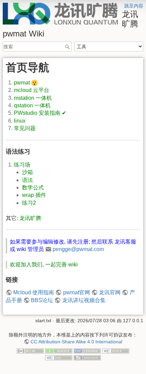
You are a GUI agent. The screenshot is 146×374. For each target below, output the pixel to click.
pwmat (22, 82)
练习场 (22, 165)
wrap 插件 (34, 195)
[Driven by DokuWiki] (87, 357)
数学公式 (33, 187)
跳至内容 (133, 6)
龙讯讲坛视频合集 (83, 300)
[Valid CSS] (58, 357)
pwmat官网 (76, 292)
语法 (27, 180)
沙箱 (27, 172)
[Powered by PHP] (87, 351)
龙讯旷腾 (30, 218)
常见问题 (25, 128)
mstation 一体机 (33, 98)
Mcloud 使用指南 (33, 292)
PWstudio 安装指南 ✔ (40, 113)
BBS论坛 (42, 300)
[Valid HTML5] (115, 351)
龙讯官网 (110, 292)
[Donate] (58, 351)
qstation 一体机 (32, 105)
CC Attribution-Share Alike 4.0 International (76, 341)
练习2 (29, 203)
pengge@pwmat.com (78, 249)
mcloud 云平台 (31, 90)
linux (19, 121)
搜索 (68, 46)
